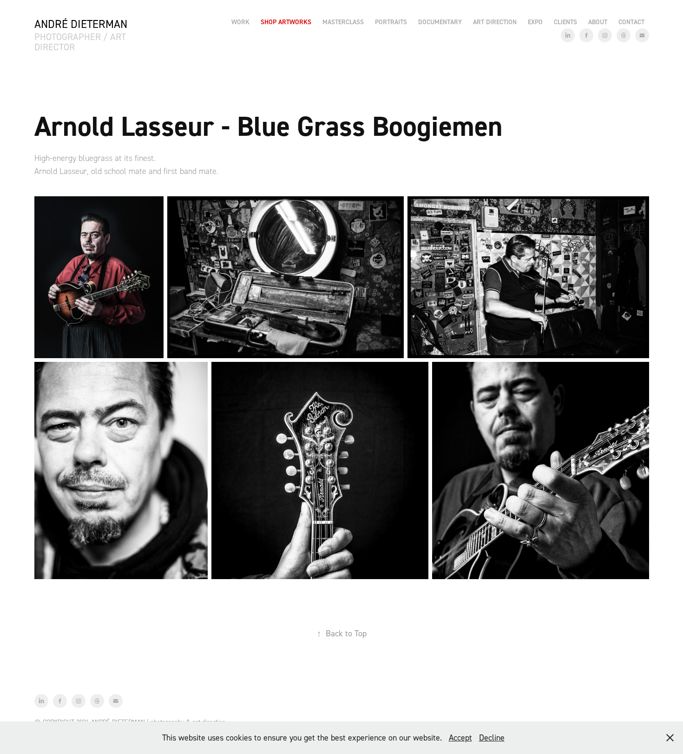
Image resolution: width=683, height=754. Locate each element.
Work (240, 22)
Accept (460, 737)
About (597, 22)
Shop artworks (286, 22)
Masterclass (343, 22)
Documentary (440, 22)
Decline (492, 737)
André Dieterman (80, 24)
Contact (631, 22)
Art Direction (495, 22)
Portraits (391, 22)
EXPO (535, 22)
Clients (565, 22)
